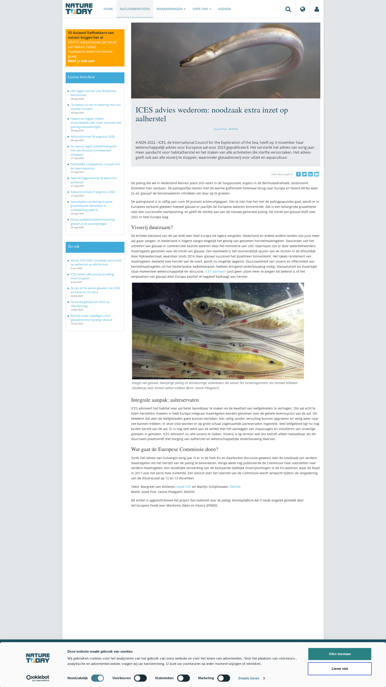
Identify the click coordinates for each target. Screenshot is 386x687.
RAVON (233, 129)
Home (108, 9)
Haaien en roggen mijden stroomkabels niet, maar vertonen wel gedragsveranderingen (96, 123)
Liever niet (340, 668)
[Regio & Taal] (303, 9)
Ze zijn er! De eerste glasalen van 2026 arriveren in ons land (95, 290)
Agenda (224, 9)
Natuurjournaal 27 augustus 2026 (93, 192)
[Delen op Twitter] (304, 174)
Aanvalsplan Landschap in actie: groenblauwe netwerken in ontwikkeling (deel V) (92, 206)
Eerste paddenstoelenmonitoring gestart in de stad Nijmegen (93, 221)
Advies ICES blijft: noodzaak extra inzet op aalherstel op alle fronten (96, 262)
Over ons (201, 9)
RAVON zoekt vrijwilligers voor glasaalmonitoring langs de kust (92, 318)
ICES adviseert (215, 271)
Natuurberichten (135, 9)
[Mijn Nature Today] (317, 9)
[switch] (140, 678)
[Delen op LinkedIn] (310, 174)
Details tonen (248, 678)
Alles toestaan (340, 654)
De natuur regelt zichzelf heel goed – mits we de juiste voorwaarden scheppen (94, 150)
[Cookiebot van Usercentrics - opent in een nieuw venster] (37, 678)
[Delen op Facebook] (298, 174)
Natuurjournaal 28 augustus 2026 (93, 136)
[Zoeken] (288, 9)
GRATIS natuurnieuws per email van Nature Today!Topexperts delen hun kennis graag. (92, 51)
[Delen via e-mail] (316, 174)
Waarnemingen (170, 9)
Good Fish (220, 129)
